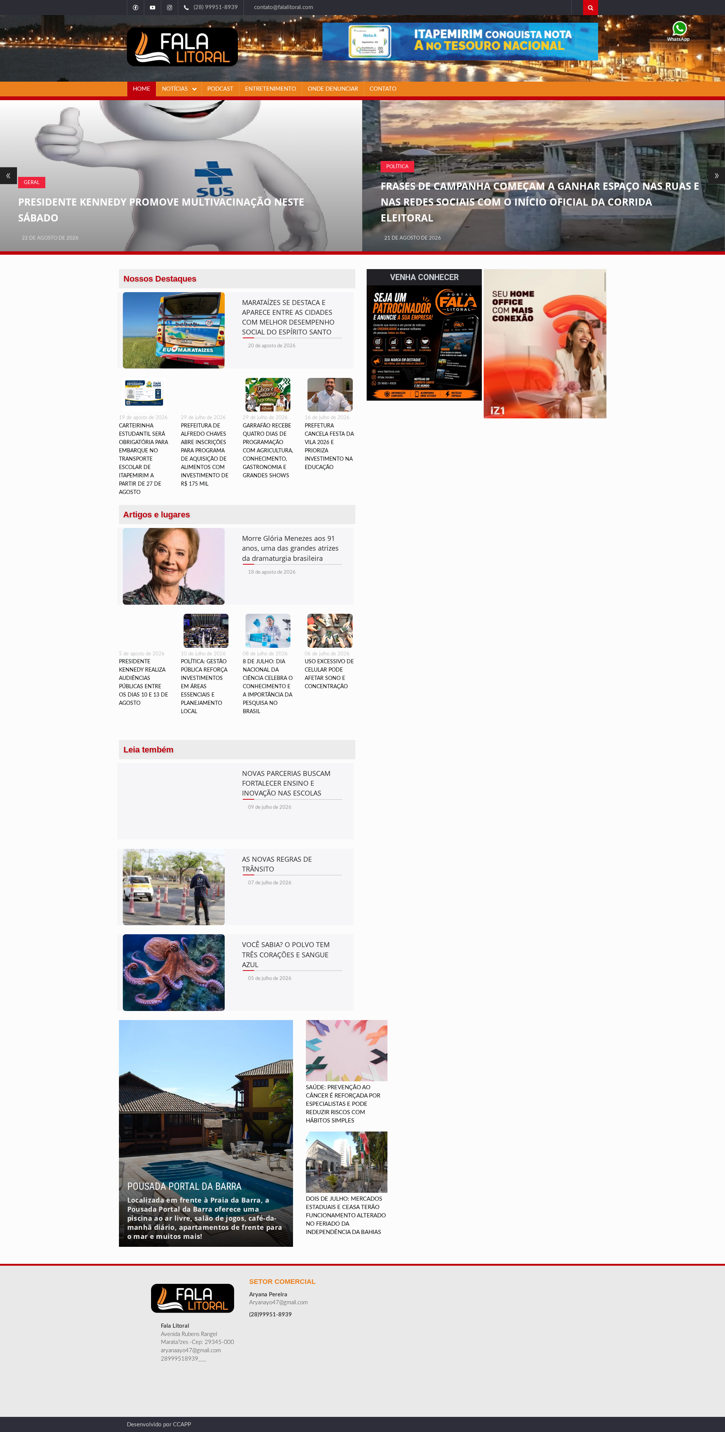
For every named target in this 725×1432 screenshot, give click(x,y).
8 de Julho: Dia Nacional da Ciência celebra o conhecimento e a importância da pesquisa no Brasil (268, 686)
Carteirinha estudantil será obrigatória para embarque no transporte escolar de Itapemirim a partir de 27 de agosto (143, 459)
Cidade (395, 182)
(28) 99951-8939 (213, 7)
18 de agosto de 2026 (272, 572)
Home (141, 89)
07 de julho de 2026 (270, 883)
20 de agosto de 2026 (272, 346)
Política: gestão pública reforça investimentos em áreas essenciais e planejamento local (204, 686)
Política (35, 166)
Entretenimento (270, 89)
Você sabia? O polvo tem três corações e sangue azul (286, 954)
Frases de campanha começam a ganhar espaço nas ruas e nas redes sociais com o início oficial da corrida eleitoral (177, 201)
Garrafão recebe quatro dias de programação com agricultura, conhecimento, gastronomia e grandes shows (268, 450)
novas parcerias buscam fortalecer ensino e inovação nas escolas (286, 783)
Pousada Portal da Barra (184, 1186)
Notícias (175, 89)
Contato (383, 89)
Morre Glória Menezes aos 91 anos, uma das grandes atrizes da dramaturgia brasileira (290, 548)
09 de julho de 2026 (270, 807)
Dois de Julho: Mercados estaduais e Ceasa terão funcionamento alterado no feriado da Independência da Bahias (346, 1215)
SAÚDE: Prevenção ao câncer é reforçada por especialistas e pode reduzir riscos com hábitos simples (343, 1104)
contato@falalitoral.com (281, 7)
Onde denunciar (333, 89)
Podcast (220, 89)
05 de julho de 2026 (270, 978)
